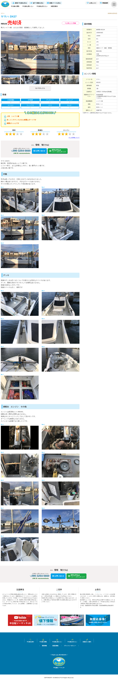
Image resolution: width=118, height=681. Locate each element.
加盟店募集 (55, 645)
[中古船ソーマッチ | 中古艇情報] (5, 4)
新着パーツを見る (55, 3)
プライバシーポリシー (70, 645)
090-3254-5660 (22, 150)
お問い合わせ (40, 151)
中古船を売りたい (42, 6)
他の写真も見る (40, 88)
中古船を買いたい (28, 6)
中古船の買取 (15, 6)
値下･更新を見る (38, 3)
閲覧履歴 (105, 3)
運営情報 (44, 645)
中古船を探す (30, 641)
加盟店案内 (54, 6)
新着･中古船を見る (21, 3)
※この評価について (74, 137)
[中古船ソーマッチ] (59, 665)
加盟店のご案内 (87, 641)
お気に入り (92, 3)
